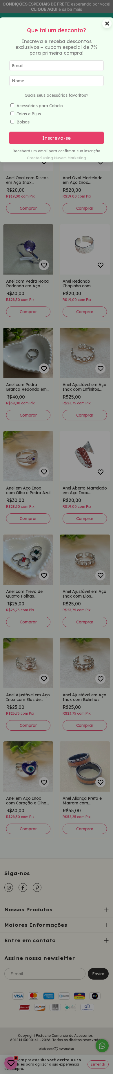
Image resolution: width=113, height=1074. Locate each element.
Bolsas (23, 122)
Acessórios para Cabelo (40, 105)
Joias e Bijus (29, 113)
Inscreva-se (56, 138)
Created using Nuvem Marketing (56, 157)
